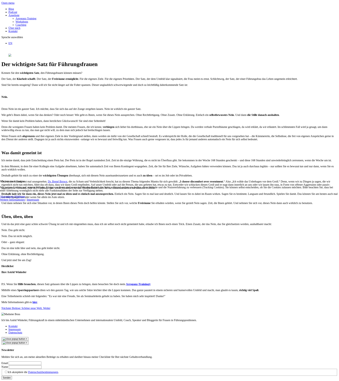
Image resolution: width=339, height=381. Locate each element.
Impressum (33, 199)
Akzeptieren (7, 196)
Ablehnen (19, 196)
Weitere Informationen (12, 199)
